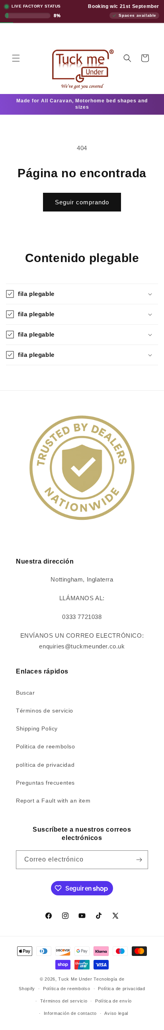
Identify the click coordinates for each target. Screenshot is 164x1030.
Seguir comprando (82, 202)
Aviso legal (116, 1013)
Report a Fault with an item (53, 800)
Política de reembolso (66, 988)
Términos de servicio (44, 710)
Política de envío (113, 1001)
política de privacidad (45, 765)
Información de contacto (70, 1013)
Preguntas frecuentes (45, 782)
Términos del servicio (64, 1001)
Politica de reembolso (45, 746)
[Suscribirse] (139, 859)
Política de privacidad (121, 988)
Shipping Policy (37, 728)
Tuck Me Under (75, 979)
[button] (16, 58)
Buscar (25, 692)
